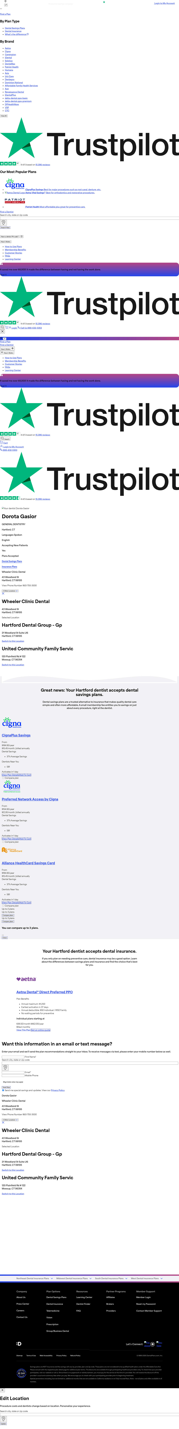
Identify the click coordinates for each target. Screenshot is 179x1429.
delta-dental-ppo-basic (16, 98)
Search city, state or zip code (14, 215)
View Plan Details (10, 775)
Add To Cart (25, 775)
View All (4, 116)
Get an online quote (40, 1030)
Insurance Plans (9, 566)
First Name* (30, 1057)
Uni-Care (9, 76)
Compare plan (12, 778)
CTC (7, 110)
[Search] (2, 327)
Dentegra (9, 79)
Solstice (9, 61)
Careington (10, 54)
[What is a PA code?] (21, 236)
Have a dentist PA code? (9, 237)
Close (5, 938)
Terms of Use (31, 1356)
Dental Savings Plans (15, 28)
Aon (7, 89)
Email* (28, 1072)
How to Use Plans (13, 246)
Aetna (8, 48)
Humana (9, 70)
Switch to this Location (13, 641)
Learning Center (13, 259)
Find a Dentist (7, 212)
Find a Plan (5, 14)
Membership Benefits (15, 250)
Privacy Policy (58, 1090)
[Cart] (7, 328)
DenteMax (10, 64)
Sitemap (19, 1356)
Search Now (5, 228)
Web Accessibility (46, 1356)
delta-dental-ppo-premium (18, 101)
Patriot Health (12, 67)
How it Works (5, 242)
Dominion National (14, 82)
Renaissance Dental (14, 92)
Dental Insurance (13, 31)
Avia (7, 73)
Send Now (6, 1087)
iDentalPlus (10, 95)
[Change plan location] (6, 5)
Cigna (8, 51)
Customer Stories (13, 253)
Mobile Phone (31, 1075)
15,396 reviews (43, 164)
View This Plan (23, 1030)
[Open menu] (1, 8)
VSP (7, 107)
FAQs (7, 256)
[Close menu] (2, 332)
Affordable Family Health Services (21, 85)
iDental (8, 57)
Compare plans (8, 915)
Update (3, 1424)
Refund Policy (75, 1356)
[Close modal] (2, 1390)
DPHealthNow (12, 104)
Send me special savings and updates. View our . (35, 1090)
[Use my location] (3, 223)
